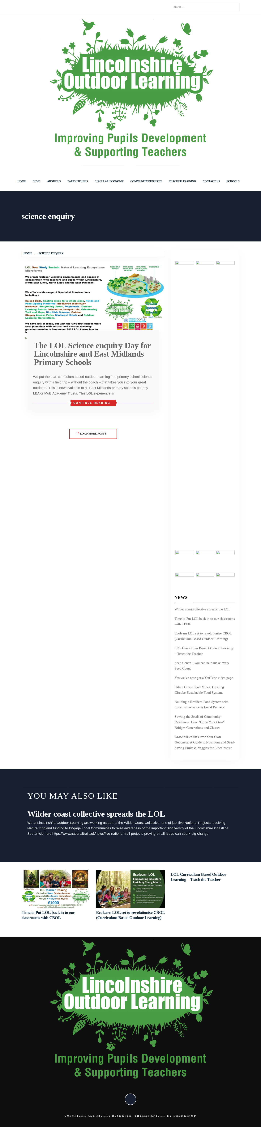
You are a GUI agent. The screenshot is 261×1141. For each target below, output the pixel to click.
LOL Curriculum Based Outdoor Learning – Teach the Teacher (204, 651)
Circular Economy (109, 181)
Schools (233, 181)
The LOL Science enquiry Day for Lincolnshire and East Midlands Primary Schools (92, 354)
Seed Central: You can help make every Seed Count (202, 665)
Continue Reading (91, 402)
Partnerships (77, 181)
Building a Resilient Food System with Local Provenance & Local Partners (202, 704)
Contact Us (211, 181)
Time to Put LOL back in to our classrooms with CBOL (205, 621)
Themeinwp (184, 1115)
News (37, 181)
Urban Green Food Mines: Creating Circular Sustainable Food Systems (199, 689)
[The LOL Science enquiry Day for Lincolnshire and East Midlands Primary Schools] (93, 301)
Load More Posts (93, 433)
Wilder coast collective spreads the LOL (202, 609)
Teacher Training (182, 181)
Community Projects (146, 181)
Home (22, 181)
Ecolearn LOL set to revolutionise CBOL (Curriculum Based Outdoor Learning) (203, 636)
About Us (54, 181)
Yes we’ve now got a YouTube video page (204, 678)
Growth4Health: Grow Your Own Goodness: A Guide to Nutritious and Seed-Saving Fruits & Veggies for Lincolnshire (205, 742)
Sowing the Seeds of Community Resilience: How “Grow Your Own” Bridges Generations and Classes (200, 722)
